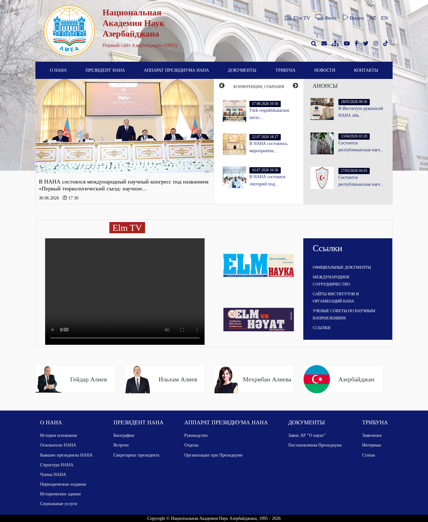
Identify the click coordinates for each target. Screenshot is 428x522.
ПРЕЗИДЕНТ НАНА (105, 70)
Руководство (196, 435)
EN (384, 18)
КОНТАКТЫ (366, 70)
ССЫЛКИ (321, 327)
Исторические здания (60, 493)
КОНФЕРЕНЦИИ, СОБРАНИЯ (258, 87)
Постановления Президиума (315, 444)
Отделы (191, 444)
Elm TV (301, 18)
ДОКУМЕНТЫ (242, 70)
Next (295, 86)
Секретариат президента (136, 454)
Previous (222, 86)
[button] (49, 141)
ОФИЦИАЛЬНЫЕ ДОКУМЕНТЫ (342, 267)
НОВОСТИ (324, 70)
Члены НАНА (53, 474)
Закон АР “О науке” (307, 435)
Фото (331, 18)
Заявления (371, 435)
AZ (372, 18)
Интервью (371, 444)
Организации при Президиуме (213, 454)
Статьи (368, 454)
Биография (123, 435)
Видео (357, 18)
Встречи (121, 444)
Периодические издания (63, 484)
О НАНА (58, 70)
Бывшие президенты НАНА (66, 454)
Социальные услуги (58, 503)
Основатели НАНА (58, 444)
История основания (58, 435)
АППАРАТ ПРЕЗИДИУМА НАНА (176, 70)
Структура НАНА (56, 464)
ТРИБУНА (285, 70)
